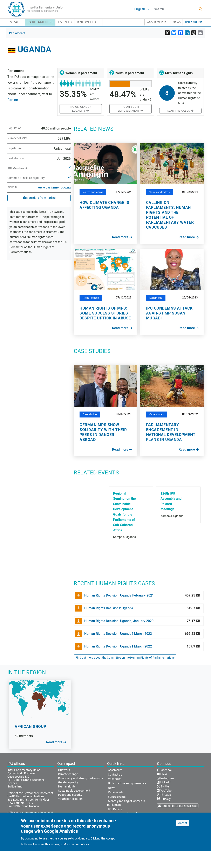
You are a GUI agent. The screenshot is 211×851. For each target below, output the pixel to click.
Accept (182, 823)
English (139, 9)
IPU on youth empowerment (129, 108)
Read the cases (178, 110)
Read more (120, 237)
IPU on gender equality (80, 108)
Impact (15, 22)
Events (65, 22)
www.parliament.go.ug (54, 187)
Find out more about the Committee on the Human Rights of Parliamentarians (125, 657)
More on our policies (76, 844)
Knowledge (88, 22)
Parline (12, 100)
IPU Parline (194, 22)
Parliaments (40, 22)
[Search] (200, 9)
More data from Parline (40, 197)
